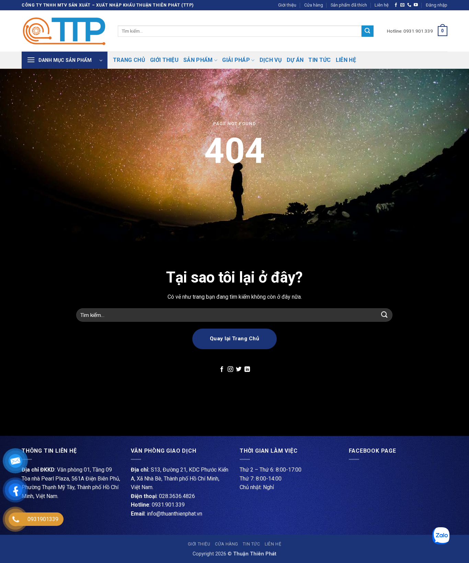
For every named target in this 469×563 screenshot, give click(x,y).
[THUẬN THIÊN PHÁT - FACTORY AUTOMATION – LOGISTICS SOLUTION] (64, 31)
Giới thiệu (287, 5)
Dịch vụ (271, 60)
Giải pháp (236, 60)
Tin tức (319, 60)
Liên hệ (382, 5)
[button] (436, 5)
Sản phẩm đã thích (349, 5)
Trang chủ (129, 60)
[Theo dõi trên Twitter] (238, 369)
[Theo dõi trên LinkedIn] (247, 369)
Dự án (295, 60)
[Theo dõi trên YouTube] (416, 5)
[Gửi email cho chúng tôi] (402, 5)
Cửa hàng (313, 5)
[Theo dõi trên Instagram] (230, 369)
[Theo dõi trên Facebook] (396, 5)
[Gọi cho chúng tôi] (409, 5)
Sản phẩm (198, 60)
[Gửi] (367, 31)
